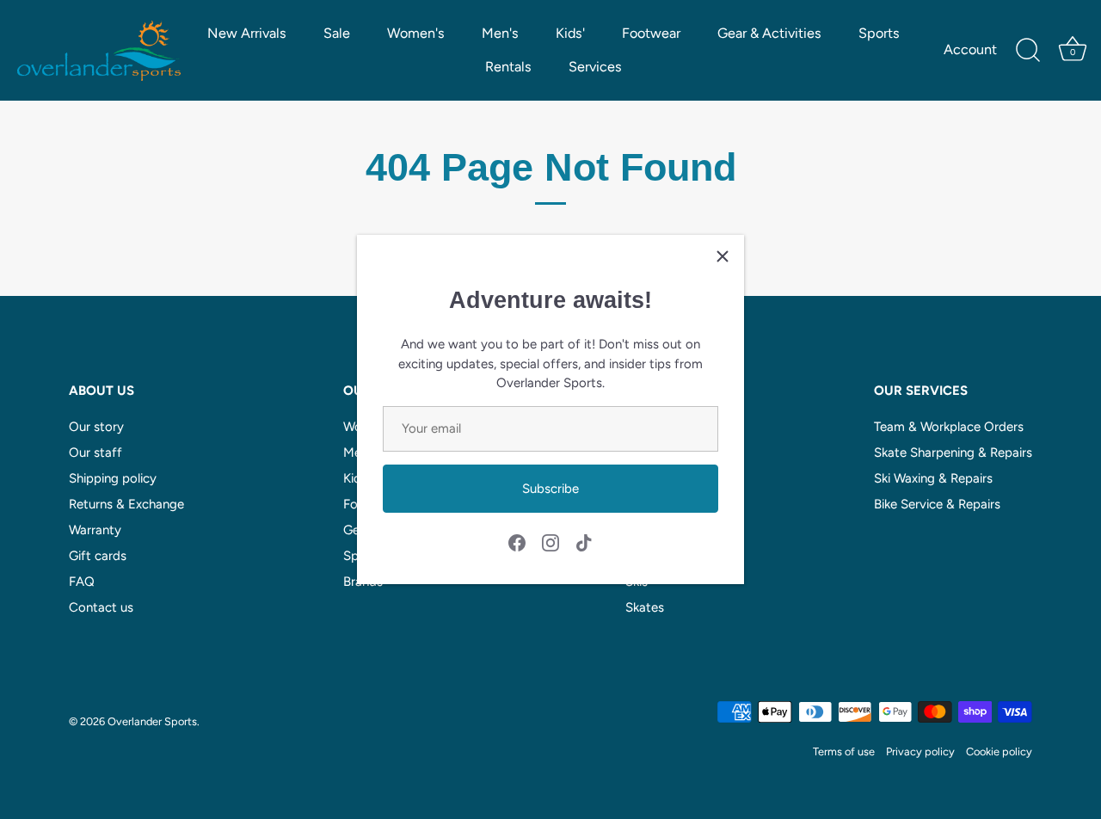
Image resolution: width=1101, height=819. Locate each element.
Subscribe (550, 488)
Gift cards (97, 555)
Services (595, 66)
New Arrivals (246, 33)
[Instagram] (550, 542)
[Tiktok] (584, 542)
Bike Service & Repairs (937, 504)
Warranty (95, 530)
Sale (336, 33)
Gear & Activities (769, 33)
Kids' (570, 33)
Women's (416, 33)
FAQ (82, 581)
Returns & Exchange (126, 504)
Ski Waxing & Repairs (933, 478)
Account (970, 49)
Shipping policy (113, 478)
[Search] (1028, 51)
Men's (500, 33)
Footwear (651, 33)
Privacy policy (920, 751)
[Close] (722, 256)
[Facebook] (517, 542)
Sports (879, 33)
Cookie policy (999, 751)
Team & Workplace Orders (949, 426)
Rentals (508, 66)
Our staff (95, 452)
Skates (644, 607)
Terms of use (844, 751)
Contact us (101, 607)
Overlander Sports (152, 721)
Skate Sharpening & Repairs (953, 452)
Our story (96, 426)
